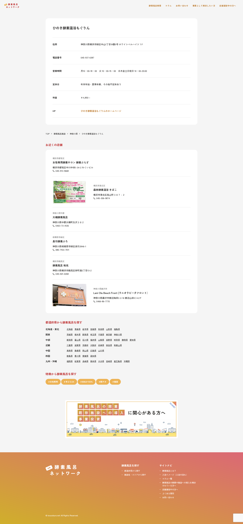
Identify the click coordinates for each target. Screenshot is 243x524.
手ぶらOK (70, 381)
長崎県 (85, 361)
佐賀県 (77, 361)
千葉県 (101, 334)
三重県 (70, 345)
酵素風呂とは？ (169, 470)
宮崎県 (109, 361)
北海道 (70, 329)
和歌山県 (118, 345)
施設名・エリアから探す (135, 474)
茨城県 (70, 334)
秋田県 (101, 329)
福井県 (93, 339)
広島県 (93, 350)
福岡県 (70, 361)
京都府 (85, 345)
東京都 (109, 334)
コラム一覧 (167, 478)
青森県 (77, 329)
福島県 (117, 329)
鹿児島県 (118, 361)
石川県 (85, 339)
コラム (168, 5)
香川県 (77, 355)
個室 (116, 381)
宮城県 (93, 329)
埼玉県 (93, 334)
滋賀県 (77, 345)
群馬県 (85, 334)
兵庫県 (101, 345)
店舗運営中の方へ (227, 5)
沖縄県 (127, 361)
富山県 (77, 339)
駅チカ (103, 381)
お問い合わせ (182, 5)
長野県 (109, 339)
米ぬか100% (87, 381)
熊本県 (93, 361)
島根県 (77, 350)
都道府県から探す (132, 470)
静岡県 (125, 339)
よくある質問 (168, 493)
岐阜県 (117, 339)
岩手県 (85, 329)
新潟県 (70, 339)
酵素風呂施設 (60, 133)
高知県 (93, 355)
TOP (48, 133)
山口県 (101, 350)
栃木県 (77, 334)
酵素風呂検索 (155, 5)
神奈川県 (74, 133)
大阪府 (93, 345)
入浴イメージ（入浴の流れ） (175, 474)
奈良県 (109, 345)
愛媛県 (85, 355)
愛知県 (133, 339)
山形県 (109, 329)
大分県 (101, 361)
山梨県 (101, 339)
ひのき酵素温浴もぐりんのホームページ (101, 111)
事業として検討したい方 (204, 5)
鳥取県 (70, 350)
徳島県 (70, 355)
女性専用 (54, 381)
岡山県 (85, 350)
